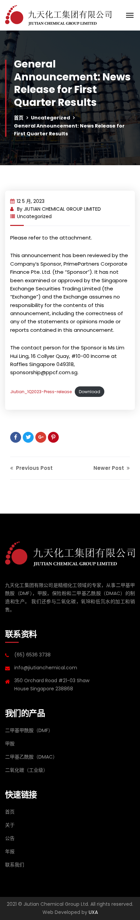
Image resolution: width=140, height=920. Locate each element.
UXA (93, 912)
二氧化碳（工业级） (26, 770)
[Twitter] (28, 437)
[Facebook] (15, 437)
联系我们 (14, 864)
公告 (10, 838)
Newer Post (109, 468)
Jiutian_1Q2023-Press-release (41, 392)
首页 (18, 117)
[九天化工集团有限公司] (58, 15)
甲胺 (10, 743)
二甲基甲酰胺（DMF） (29, 730)
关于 (10, 825)
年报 (10, 851)
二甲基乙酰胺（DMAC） (31, 756)
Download (89, 392)
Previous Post (34, 468)
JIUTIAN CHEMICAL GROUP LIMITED (62, 209)
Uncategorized (50, 117)
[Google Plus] (40, 437)
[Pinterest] (53, 437)
